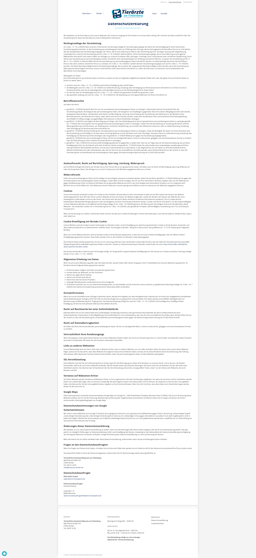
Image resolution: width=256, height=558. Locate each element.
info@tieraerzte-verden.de (73, 467)
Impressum (155, 517)
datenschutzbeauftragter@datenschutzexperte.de (82, 496)
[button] (4, 553)
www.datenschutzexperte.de (74, 479)
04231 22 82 (71, 528)
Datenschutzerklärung (159, 520)
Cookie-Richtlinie (157, 523)
